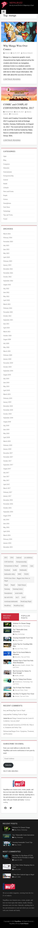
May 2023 (6, 253)
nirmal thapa (7, 725)
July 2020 (6, 343)
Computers (6, 164)
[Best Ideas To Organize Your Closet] (7, 695)
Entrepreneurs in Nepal (11, 566)
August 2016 (7, 516)
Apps (4, 156)
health (15, 570)
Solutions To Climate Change (21, 623)
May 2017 (6, 480)
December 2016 (8, 500)
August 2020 (7, 339)
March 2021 (6, 331)
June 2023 (6, 249)
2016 (11, 557)
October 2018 (7, 414)
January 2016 (7, 543)
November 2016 (8, 504)
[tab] (10, 617)
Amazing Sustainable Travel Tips (23, 638)
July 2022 (6, 288)
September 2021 (8, 320)
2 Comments (14, 114)
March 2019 (6, 394)
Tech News (6, 207)
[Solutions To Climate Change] (7, 624)
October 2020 (7, 335)
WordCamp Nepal (26, 601)
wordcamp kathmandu (11, 601)
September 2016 (8, 512)
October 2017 (7, 461)
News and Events (8, 191)
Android (18, 557)
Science (5, 199)
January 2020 (7, 359)
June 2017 (6, 476)
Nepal (6, 585)
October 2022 (7, 277)
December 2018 (8, 406)
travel (23, 597)
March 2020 (6, 351)
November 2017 (8, 457)
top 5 (17, 597)
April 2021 (6, 328)
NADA (26, 574)
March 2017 (6, 488)
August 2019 (7, 375)
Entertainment (9, 112)
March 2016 (6, 535)
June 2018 (6, 429)
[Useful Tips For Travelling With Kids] (7, 645)
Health (5, 183)
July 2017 (6, 472)
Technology (6, 211)
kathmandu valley (9, 574)
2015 (5, 557)
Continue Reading (11, 79)
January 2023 (7, 265)
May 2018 (6, 433)
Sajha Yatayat (22, 585)
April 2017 (6, 484)
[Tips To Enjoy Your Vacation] (7, 688)
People (5, 195)
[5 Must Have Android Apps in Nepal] (7, 875)
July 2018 (6, 425)
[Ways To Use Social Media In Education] (7, 653)
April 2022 (6, 300)
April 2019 (6, 390)
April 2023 (6, 257)
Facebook (7, 570)
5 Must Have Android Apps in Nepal (23, 874)
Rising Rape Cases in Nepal (17, 710)
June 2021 (6, 324)
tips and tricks (8, 597)
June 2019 (6, 382)
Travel (5, 219)
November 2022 (8, 273)
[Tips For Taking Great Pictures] (7, 680)
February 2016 (7, 539)
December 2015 (8, 547)
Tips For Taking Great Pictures (22, 679)
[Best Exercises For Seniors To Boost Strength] (7, 672)
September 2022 (8, 281)
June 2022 (6, 292)
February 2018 (7, 445)
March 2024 (6, 234)
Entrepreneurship (8, 176)
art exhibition (28, 557)
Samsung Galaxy (18, 589)
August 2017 (7, 469)
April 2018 (6, 437)
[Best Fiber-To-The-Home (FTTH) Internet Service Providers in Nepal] (7, 856)
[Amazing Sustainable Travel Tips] (7, 639)
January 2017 (7, 496)
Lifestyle (6, 187)
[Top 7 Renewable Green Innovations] (7, 631)
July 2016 (6, 519)
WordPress (7, 605)
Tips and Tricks (8, 215)
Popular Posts (25, 617)
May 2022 (6, 296)
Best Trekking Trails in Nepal (18, 714)
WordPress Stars (18, 605)
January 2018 (7, 449)
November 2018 (8, 410)
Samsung (7, 589)
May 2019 (6, 386)
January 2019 (7, 402)
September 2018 (8, 418)
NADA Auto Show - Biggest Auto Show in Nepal (17, 580)
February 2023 (7, 261)
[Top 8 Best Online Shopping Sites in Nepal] (7, 866)
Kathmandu (23, 570)
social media (18, 593)
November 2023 (8, 241)
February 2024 (7, 237)
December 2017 (8, 453)
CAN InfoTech (8, 562)
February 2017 (7, 492)
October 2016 (7, 508)
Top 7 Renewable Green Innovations (23, 835)
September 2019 (8, 371)
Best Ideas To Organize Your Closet (23, 694)
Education (6, 168)
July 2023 (6, 245)
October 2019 (7, 367)
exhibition (24, 566)
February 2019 (7, 398)
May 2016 (6, 527)
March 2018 (6, 441)
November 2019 (8, 363)
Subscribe (8, 765)
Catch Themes (24, 923)
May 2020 (6, 347)
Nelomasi (6, 731)
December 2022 (8, 269)
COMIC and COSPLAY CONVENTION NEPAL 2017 (18, 106)
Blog (4, 160)
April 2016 (6, 531)
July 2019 (6, 378)
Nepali (13, 585)
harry (4, 710)
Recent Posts (7, 617)
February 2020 (7, 355)
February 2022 (7, 308)
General (7, 53)
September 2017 (8, 465)
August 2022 (7, 284)
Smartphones (7, 203)
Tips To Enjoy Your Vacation (21, 687)
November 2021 (8, 312)
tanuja (5, 714)
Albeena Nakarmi (27, 53)
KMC (19, 574)
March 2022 (6, 304)
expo (31, 566)
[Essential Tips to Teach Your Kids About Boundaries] (7, 662)
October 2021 (7, 316)
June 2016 (6, 523)
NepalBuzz (16, 3)
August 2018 (7, 422)
